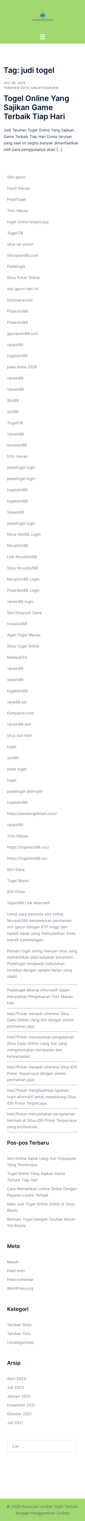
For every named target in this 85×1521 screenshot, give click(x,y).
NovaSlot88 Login (23, 579)
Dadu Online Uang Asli (37, 1043)
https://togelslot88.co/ (27, 858)
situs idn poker (20, 244)
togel (11, 746)
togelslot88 (17, 355)
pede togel (16, 769)
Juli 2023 (15, 1387)
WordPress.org (20, 1288)
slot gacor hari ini (22, 288)
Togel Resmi (18, 880)
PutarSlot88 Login (23, 590)
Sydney (63, 1513)
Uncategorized (45, 88)
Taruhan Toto (16, 88)
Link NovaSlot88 (22, 556)
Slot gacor (16, 177)
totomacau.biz (20, 300)
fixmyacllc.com (20, 713)
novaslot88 (17, 445)
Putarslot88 (17, 311)
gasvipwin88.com (22, 333)
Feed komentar (20, 1279)
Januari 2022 (19, 1396)
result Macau (18, 188)
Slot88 (13, 400)
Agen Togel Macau (23, 634)
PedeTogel (16, 199)
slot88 (12, 411)
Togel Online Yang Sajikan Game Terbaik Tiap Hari (36, 107)
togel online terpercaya (28, 221)
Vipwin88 (15, 389)
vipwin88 (15, 344)
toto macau (17, 456)
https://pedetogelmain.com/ (32, 813)
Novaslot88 (17, 920)
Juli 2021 (15, 1422)
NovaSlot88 (17, 545)
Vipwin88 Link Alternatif (28, 902)
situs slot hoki (19, 735)
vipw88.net (17, 702)
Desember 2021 (21, 1405)
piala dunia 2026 (22, 366)
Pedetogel (16, 266)
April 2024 (16, 1378)
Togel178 (15, 233)
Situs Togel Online (23, 646)
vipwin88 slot (19, 724)
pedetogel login (21, 467)
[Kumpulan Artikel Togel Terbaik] (42, 16)
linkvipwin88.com (22, 255)
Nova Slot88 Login (24, 534)
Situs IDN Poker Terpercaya (51, 1120)
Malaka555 (17, 657)
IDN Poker (16, 891)
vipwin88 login (20, 601)
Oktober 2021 (19, 1413)
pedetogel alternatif (24, 791)
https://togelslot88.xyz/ (28, 847)
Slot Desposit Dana (24, 612)
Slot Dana (16, 869)
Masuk (13, 1261)
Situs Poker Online (23, 277)
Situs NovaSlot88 (22, 568)
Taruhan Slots (19, 1324)
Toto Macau (17, 210)
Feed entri (16, 1270)
